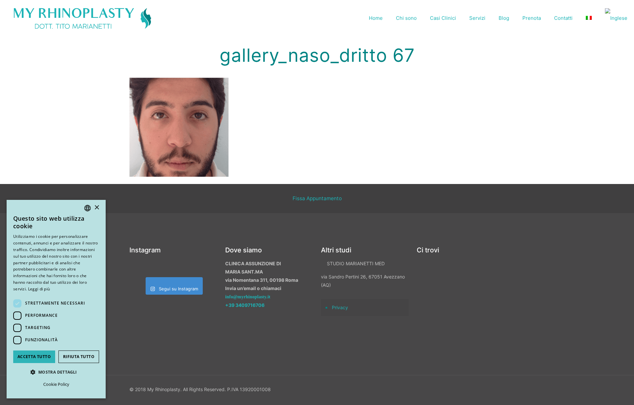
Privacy (340, 307)
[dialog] (56, 299)
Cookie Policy (56, 384)
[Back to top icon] (594, 391)
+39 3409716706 (244, 305)
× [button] (96, 207)
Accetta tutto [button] (34, 356)
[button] (56, 372)
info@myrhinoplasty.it (247, 296)
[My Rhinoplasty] (82, 18)
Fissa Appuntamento (317, 198)
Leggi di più (39, 289)
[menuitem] (588, 18)
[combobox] (87, 208)
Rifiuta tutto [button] (78, 356)
